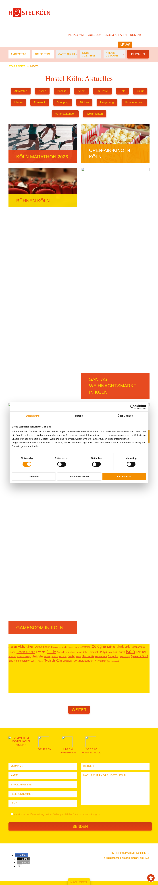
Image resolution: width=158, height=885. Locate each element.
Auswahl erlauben (79, 476)
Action (12, 646)
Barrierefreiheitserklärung (127, 858)
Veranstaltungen (65, 113)
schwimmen (101, 656)
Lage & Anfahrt (115, 34)
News (125, 45)
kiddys (103, 652)
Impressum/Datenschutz (130, 853)
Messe (18, 102)
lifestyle (37, 656)
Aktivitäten (20, 91)
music (63, 656)
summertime (23, 660)
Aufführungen (42, 646)
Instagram (76, 34)
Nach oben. (79, 882)
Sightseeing (125, 657)
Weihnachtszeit (113, 661)
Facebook (94, 34)
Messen (55, 657)
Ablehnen (34, 476)
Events (41, 652)
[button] (20, 855)
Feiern (81, 91)
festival (60, 652)
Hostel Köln (62, 45)
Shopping (63, 102)
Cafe (77, 647)
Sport (11, 660)
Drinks (111, 646)
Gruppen (106, 45)
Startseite (16, 66)
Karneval (93, 652)
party (71, 656)
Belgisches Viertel (59, 647)
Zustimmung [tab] (33, 415)
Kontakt (136, 34)
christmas (85, 647)
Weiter (79, 710)
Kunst (122, 652)
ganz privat (70, 652)
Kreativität (113, 652)
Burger (71, 647)
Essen (42, 91)
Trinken (84, 102)
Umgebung (107, 102)
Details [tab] (79, 415)
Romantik (40, 102)
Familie (61, 91)
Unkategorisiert (134, 102)
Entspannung (138, 647)
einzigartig (124, 646)
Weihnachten (95, 113)
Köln (122, 91)
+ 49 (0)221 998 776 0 (25, 21)
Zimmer (86, 45)
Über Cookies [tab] (125, 415)
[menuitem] (148, 35)
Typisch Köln (53, 660)
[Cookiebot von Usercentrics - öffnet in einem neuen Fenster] (132, 406)
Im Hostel (102, 91)
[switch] (61, 464)
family (51, 652)
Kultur (140, 91)
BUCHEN (142, 45)
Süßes (34, 661)
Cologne (98, 646)
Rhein (78, 656)
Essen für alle (26, 652)
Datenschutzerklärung (85, 814)
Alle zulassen (124, 476)
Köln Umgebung (24, 657)
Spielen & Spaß (139, 656)
